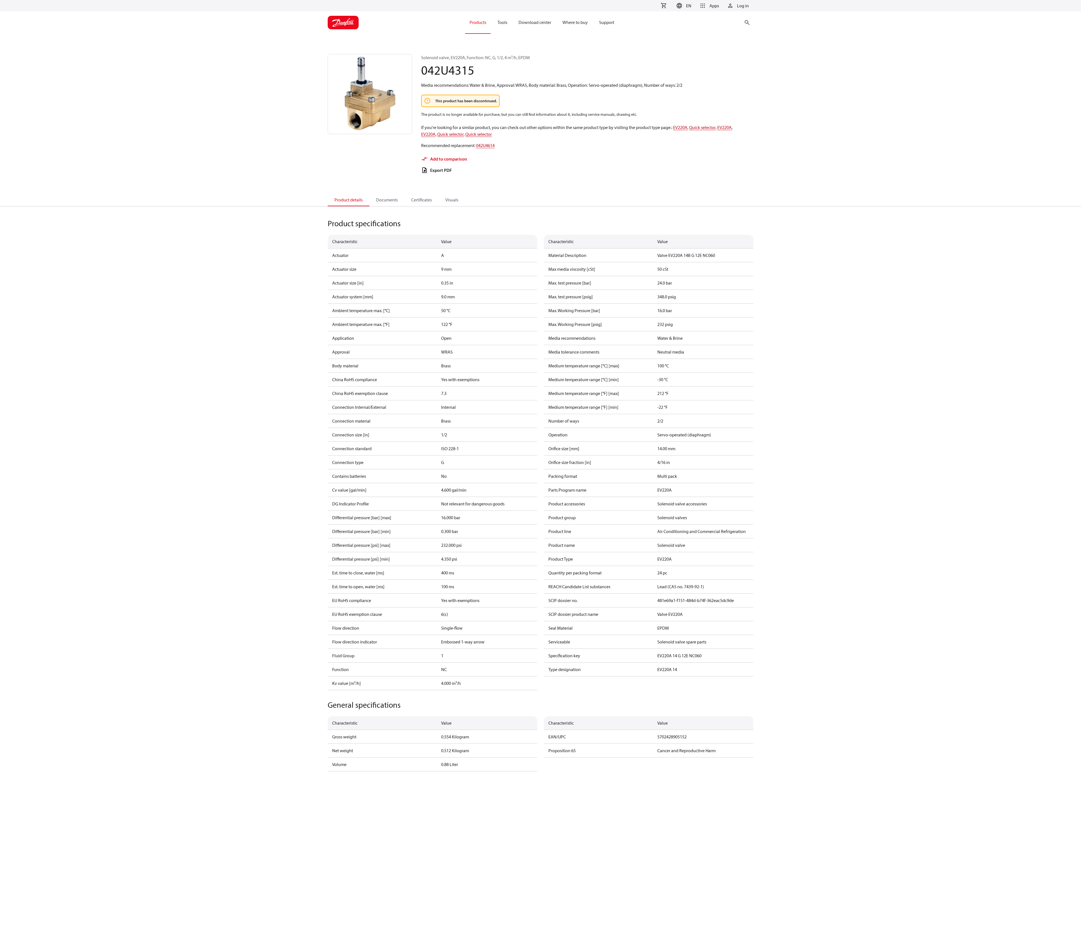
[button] (683, 5)
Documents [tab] (387, 200)
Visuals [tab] (451, 200)
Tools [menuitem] (502, 22)
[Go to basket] (663, 5)
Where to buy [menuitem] (575, 22)
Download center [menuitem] (535, 22)
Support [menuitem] (606, 22)
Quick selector (702, 127)
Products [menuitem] (478, 22)
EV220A (680, 127)
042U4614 (485, 145)
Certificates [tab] (421, 200)
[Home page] (343, 22)
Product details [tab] (348, 200)
